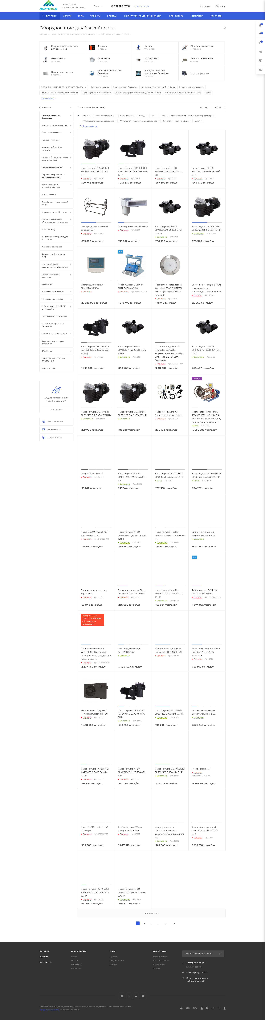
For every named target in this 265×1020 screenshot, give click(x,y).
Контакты (45, 962)
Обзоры (156, 968)
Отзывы (74, 960)
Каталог (44, 951)
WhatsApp (143, 996)
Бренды (113, 964)
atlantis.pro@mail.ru (196, 972)
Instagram (129, 996)
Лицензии (76, 968)
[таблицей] (224, 107)
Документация (117, 960)
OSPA (113, 951)
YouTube (136, 996)
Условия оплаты (160, 957)
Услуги (43, 957)
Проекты (114, 957)
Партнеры (76, 964)
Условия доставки (161, 960)
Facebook (122, 996)
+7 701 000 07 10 (120, 6)
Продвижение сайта (49, 1010)
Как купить (159, 951)
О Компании (79, 951)
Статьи (74, 957)
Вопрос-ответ (159, 964)
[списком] (220, 107)
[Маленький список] (201, 107)
